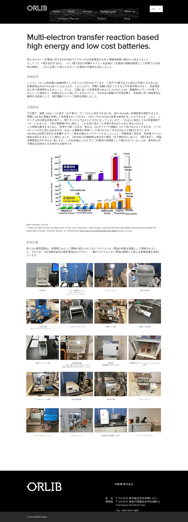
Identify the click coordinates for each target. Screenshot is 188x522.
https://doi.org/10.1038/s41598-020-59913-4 (99, 231)
